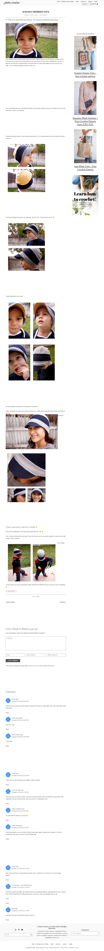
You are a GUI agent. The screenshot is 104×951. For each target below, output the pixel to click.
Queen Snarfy (16, 734)
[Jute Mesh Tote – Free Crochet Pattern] (85, 146)
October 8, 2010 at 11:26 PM (20, 775)
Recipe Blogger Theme (42, 947)
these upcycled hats (26, 20)
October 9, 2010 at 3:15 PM (20, 811)
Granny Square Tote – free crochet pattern (85, 74)
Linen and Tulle (16, 790)
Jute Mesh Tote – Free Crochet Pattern (85, 168)
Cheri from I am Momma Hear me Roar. (47, 20)
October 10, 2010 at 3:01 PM (20, 868)
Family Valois (15, 718)
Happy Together (16, 809)
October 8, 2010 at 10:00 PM (20, 737)
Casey (14, 866)
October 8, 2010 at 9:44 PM (20, 720)
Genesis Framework (54, 947)
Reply (7, 712)
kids (33, 596)
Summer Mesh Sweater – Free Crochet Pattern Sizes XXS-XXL (85, 121)
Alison (25, 628)
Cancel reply (33, 629)
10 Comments (43, 15)
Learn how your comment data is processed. (41, 665)
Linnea (14, 773)
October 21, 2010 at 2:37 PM (20, 910)
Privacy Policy (64, 947)
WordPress (71, 947)
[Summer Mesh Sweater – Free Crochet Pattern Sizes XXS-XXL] (85, 98)
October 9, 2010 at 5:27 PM (20, 827)
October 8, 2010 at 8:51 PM (20, 701)
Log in (77, 947)
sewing (37, 596)
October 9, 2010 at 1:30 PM (20, 792)
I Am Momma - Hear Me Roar (20, 885)
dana (13, 908)
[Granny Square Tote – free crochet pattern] (85, 53)
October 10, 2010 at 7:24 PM (20, 887)
